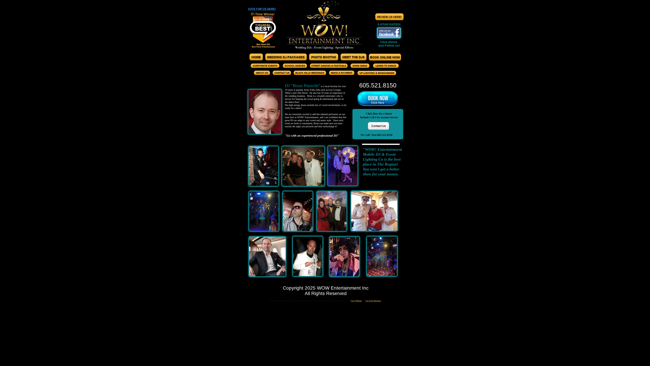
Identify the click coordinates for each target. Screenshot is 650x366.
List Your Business (373, 301)
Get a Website (356, 301)
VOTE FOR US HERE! (262, 9)
